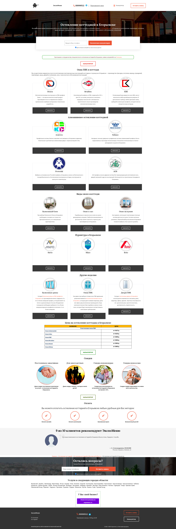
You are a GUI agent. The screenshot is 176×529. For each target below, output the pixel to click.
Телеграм (119, 57)
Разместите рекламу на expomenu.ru (88, 501)
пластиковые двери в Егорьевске (128, 296)
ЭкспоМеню (35, 513)
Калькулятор (120, 5)
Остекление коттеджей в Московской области (87, 456)
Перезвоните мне (97, 5)
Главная (54, 456)
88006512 (79, 5)
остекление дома (107, 28)
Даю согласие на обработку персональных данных (89, 47)
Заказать (50, 110)
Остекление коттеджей (65, 456)
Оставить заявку (138, 6)
